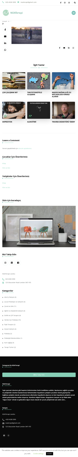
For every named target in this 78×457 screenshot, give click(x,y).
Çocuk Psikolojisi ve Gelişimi (13, 302)
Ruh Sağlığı (8, 343)
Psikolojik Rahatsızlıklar (12, 338)
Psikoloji (7, 334)
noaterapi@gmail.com (12, 423)
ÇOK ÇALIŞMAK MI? (10, 92)
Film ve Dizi (6, 168)
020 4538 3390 (10, 279)
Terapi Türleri (9, 347)
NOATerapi (16, 12)
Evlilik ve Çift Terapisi (11, 315)
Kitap (4, 163)
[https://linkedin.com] (12, 263)
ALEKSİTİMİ (31, 122)
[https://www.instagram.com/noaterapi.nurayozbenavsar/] (5, 263)
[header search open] (75, 2)
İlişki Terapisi (8, 324)
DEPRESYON (7, 122)
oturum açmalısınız (24, 148)
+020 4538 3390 (10, 419)
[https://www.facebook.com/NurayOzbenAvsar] (18, 263)
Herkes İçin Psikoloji (11, 320)
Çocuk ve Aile (8, 306)
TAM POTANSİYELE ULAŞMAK (34, 93)
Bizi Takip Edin (40, 375)
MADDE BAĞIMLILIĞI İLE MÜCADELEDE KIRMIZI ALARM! (61, 94)
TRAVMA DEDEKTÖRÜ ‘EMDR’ (63, 122)
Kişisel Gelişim (9, 329)
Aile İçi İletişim (9, 297)
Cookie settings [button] (38, 454)
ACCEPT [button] (49, 454)
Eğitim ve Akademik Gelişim (13, 311)
